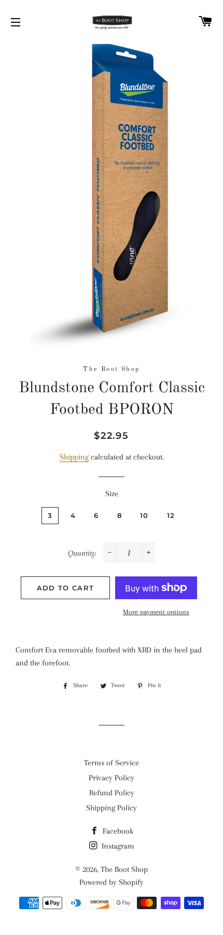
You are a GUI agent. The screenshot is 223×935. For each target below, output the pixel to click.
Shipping (74, 457)
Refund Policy (111, 792)
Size (111, 493)
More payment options (156, 612)
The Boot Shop (124, 869)
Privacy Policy (111, 777)
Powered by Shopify (111, 882)
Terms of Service (111, 762)
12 (171, 515)
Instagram (117, 846)
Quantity (82, 553)
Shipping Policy (111, 807)
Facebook (117, 831)
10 (144, 515)
